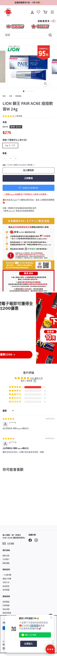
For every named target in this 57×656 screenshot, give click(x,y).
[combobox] (28, 35)
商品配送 (6, 586)
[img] (8, 419)
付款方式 (6, 582)
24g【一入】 (10, 145)
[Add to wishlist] (19, 482)
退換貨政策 (7, 613)
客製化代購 (7, 579)
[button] (9, 116)
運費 (4, 165)
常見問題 (6, 590)
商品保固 (6, 609)
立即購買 (28, 178)
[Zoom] (45, 83)
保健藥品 (18, 96)
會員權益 (6, 602)
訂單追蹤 (6, 605)
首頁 (4, 96)
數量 (5, 153)
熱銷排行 (15, 26)
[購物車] (45, 12)
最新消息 (6, 556)
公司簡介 (6, 559)
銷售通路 (6, 563)
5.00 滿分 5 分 (36, 378)
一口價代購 (7, 575)
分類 (11, 96)
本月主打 (40, 26)
